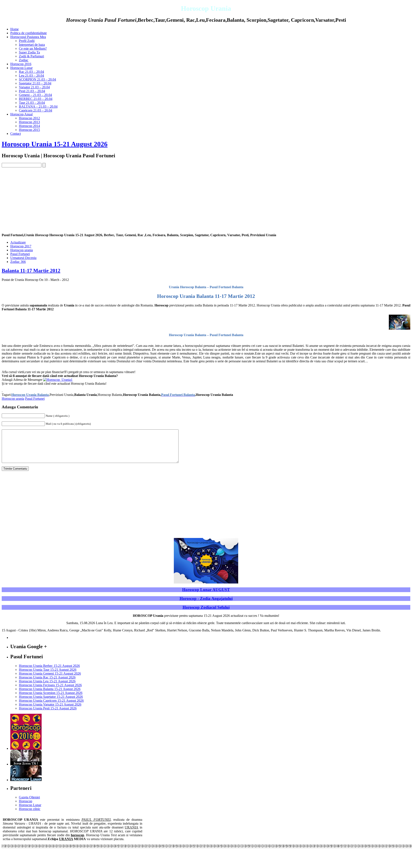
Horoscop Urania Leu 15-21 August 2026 (47, 681)
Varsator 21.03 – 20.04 (34, 87)
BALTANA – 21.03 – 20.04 (38, 106)
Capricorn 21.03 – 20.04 (35, 110)
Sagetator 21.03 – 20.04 (35, 83)
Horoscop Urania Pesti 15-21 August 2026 (48, 708)
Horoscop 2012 (29, 118)
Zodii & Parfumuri (31, 56)
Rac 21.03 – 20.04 (31, 72)
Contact (15, 133)
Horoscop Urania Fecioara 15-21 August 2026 (50, 685)
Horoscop (25, 801)
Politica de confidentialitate (28, 33)
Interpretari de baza (32, 44)
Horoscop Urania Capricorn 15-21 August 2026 (51, 700)
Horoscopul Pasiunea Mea (28, 37)
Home (14, 29)
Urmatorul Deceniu (23, 258)
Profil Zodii (27, 41)
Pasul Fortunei (20, 254)
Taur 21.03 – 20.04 (32, 102)
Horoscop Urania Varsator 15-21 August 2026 (50, 704)
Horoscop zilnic (29, 809)
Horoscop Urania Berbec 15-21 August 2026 (49, 666)
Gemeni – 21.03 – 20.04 (35, 95)
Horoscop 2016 (20, 64)
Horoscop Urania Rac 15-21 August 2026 (47, 677)
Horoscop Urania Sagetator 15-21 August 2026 (51, 696)
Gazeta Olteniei (29, 797)
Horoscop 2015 (29, 130)
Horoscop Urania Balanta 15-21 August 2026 (49, 689)
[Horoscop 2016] (26, 748)
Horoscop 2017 (20, 246)
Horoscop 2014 (29, 126)
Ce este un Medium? (33, 48)
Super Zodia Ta (29, 52)
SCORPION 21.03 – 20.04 (37, 79)
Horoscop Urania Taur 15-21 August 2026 (47, 669)
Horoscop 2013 (29, 122)
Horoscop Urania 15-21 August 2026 (55, 144)
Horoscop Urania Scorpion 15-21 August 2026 (50, 693)
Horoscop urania (21, 250)
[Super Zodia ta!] (26, 764)
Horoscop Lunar (21, 68)
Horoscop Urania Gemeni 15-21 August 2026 (50, 673)
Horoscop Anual (21, 114)
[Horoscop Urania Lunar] (26, 780)
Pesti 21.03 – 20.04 (32, 91)
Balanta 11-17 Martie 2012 (31, 270)
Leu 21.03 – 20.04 (31, 75)
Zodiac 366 (18, 261)
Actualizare (18, 242)
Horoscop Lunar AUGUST (206, 589)
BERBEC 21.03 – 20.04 (35, 99)
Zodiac (23, 60)
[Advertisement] (206, 200)
